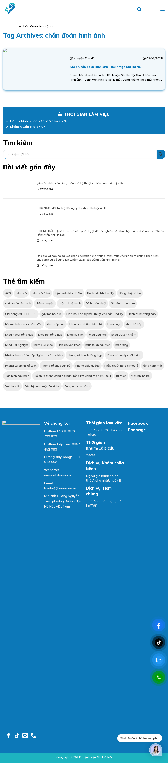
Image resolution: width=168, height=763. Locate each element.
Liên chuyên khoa (69, 345)
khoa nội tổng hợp (50, 334)
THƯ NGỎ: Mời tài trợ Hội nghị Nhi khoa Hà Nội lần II (71, 208)
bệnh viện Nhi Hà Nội (68, 293)
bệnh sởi (21, 293)
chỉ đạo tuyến (45, 303)
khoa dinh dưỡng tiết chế (85, 324)
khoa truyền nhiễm (123, 334)
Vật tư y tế (12, 386)
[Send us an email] (25, 736)
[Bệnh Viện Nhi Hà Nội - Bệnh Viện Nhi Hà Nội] (12, 9)
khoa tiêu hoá (98, 334)
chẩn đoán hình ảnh (18, 303)
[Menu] (162, 8)
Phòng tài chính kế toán (21, 365)
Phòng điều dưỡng (87, 365)
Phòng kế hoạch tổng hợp (85, 355)
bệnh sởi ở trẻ (41, 293)
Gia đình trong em (123, 303)
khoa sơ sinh (75, 334)
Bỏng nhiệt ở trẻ (130, 293)
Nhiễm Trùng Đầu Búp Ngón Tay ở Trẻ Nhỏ (34, 355)
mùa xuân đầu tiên (97, 345)
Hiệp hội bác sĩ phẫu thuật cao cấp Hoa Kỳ (94, 314)
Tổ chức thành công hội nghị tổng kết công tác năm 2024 (72, 376)
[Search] (147, 9)
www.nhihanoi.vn (57, 475)
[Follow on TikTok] (17, 736)
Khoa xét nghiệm (16, 345)
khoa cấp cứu (56, 324)
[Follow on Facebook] (8, 736)
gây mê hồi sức (51, 314)
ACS (8, 293)
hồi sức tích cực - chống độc (23, 324)
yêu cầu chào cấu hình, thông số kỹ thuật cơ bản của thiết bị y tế (80, 183)
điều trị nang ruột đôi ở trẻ (42, 386)
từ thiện (121, 376)
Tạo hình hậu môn (17, 376)
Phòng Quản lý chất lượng (124, 355)
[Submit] (161, 154)
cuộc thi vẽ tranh (70, 303)
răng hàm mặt (152, 365)
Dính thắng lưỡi (96, 303)
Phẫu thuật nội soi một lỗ (121, 365)
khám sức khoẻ (43, 345)
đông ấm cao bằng (77, 386)
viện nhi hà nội (140, 376)
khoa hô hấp (134, 324)
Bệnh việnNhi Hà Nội (100, 293)
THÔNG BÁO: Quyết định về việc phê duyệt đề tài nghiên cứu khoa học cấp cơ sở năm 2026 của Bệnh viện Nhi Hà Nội (100, 233)
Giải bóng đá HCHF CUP (20, 314)
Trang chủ (10, 26)
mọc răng (121, 345)
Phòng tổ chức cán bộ (56, 365)
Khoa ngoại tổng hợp (19, 334)
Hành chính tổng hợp (142, 314)
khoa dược (114, 324)
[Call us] (33, 736)
